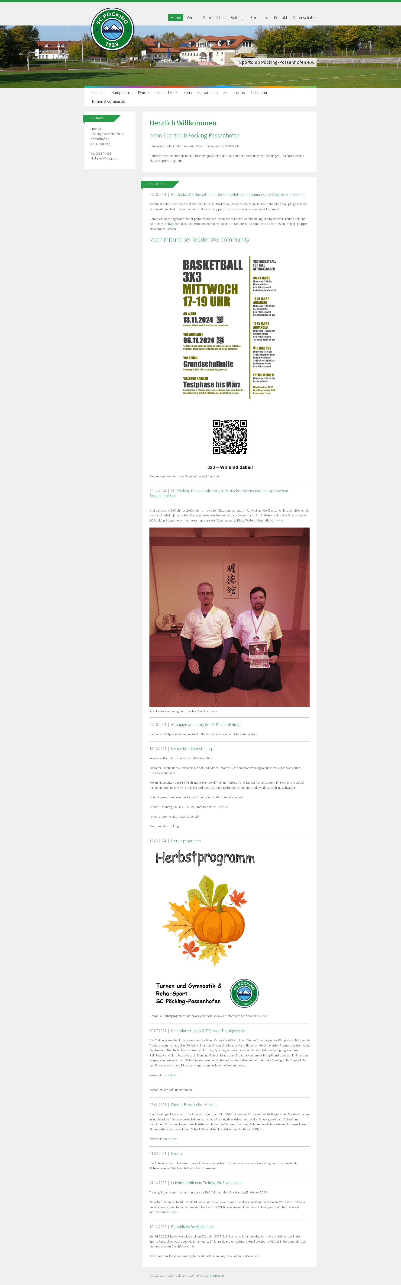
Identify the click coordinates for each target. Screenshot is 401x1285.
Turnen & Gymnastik (108, 101)
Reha (187, 92)
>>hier (279, 520)
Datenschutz (303, 17)
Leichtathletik (166, 92)
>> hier (263, 1016)
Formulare (259, 17)
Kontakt (280, 17)
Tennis (239, 92)
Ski (225, 92)
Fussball (98, 92)
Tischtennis (260, 92)
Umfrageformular (175, 224)
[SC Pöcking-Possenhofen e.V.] (112, 51)
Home (176, 17)
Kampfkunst (122, 92)
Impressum (217, 1275)
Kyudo (143, 92)
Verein (192, 17)
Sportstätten (214, 17)
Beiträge (237, 17)
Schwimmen (207, 92)
